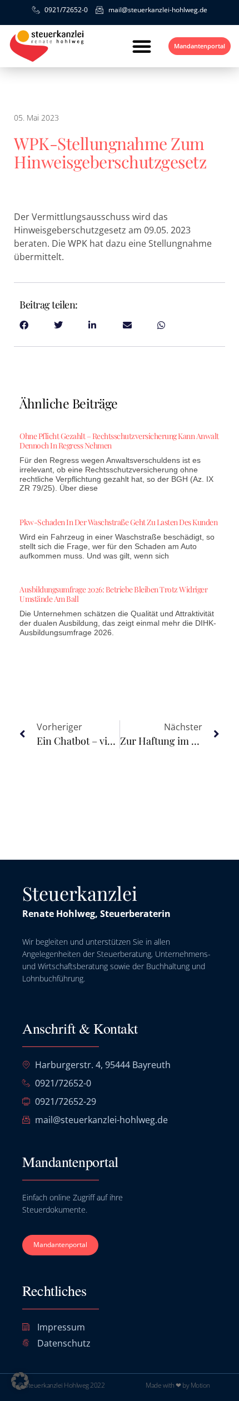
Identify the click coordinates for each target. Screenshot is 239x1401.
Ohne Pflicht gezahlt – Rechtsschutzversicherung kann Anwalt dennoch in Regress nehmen (119, 441)
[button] (142, 46)
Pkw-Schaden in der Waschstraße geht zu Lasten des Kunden (118, 522)
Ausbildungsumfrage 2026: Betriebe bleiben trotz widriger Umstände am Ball (113, 594)
